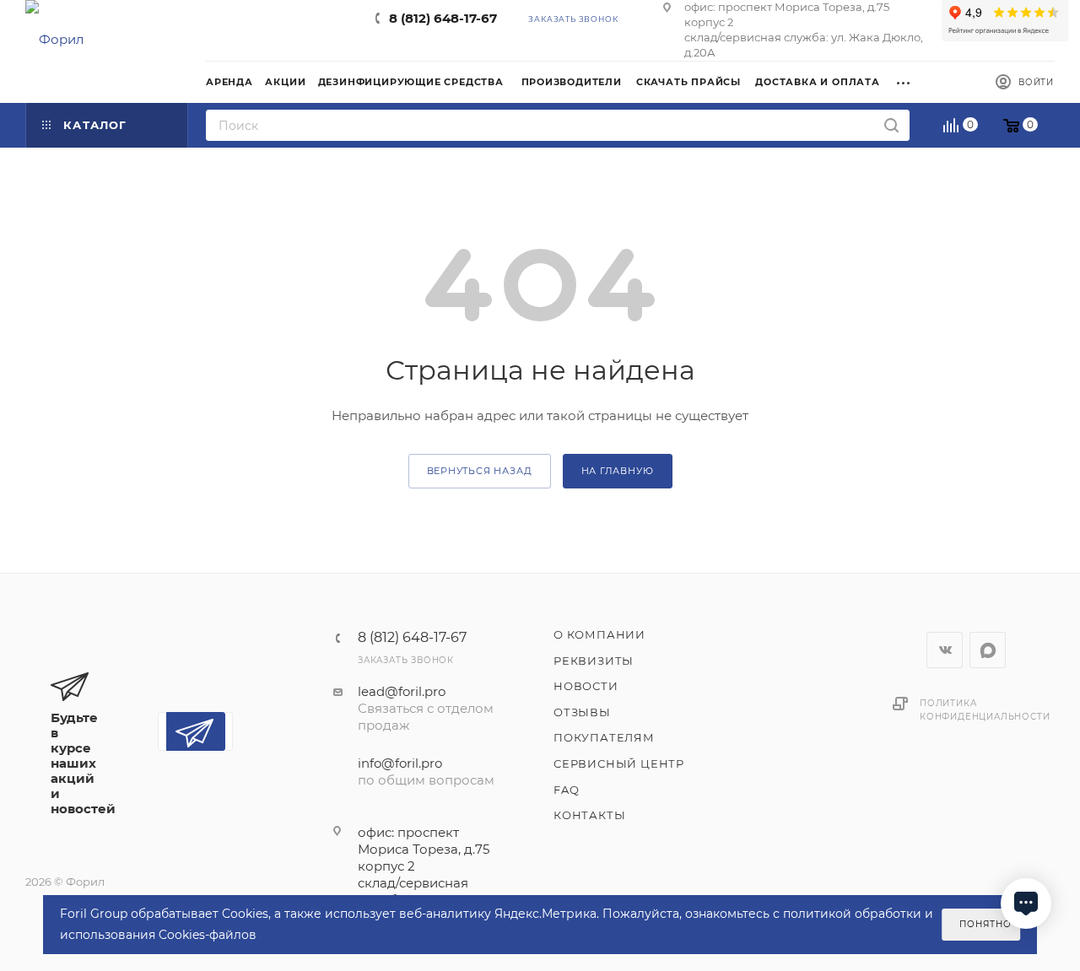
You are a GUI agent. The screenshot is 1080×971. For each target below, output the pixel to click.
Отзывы (582, 712)
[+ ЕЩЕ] (909, 81)
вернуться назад (479, 471)
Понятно (985, 924)
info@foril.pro (400, 763)
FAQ (566, 789)
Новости (586, 686)
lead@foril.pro (402, 691)
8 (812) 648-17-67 (443, 18)
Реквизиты (594, 660)
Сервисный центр (619, 763)
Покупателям (604, 737)
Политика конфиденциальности (985, 710)
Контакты (589, 815)
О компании (599, 634)
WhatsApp (987, 650)
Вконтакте (944, 650)
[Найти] (891, 125)
